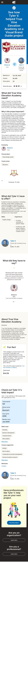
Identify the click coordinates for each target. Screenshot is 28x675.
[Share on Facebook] (14, 86)
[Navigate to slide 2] (14, 301)
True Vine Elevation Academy (13, 366)
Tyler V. (21, 65)
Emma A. (7, 65)
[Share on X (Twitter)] (16, 86)
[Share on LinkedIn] (18, 86)
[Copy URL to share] (21, 86)
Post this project (14, 522)
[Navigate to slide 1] (13, 301)
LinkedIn (3, 466)
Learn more (14, 540)
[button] (2, 2)
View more (4, 441)
